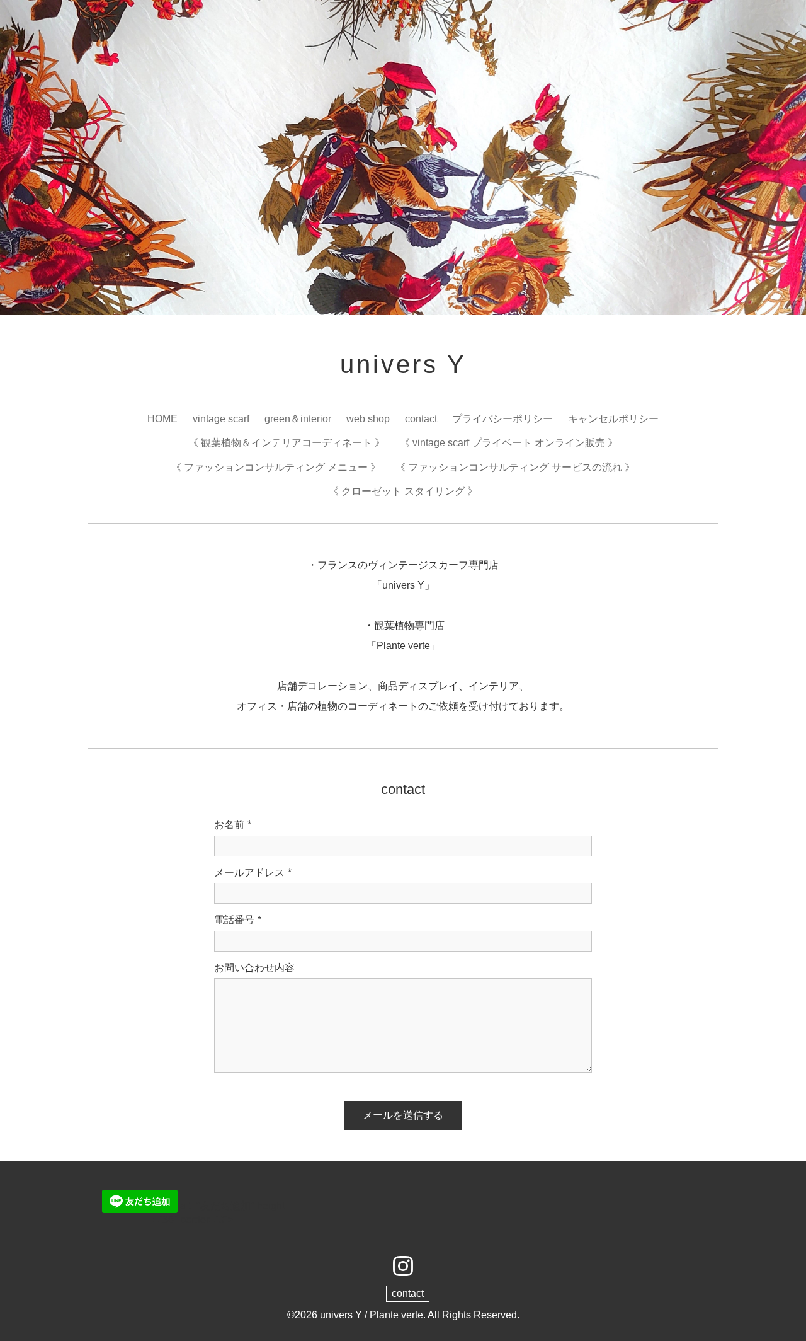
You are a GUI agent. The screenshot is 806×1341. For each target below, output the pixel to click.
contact (421, 418)
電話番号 (237, 919)
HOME (162, 418)
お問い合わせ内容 (254, 967)
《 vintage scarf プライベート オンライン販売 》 (509, 442)
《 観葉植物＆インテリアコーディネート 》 (286, 442)
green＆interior (297, 418)
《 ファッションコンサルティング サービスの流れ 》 (515, 467)
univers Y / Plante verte (371, 1314)
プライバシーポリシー (502, 418)
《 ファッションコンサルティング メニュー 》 (275, 467)
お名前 (232, 824)
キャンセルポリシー (613, 418)
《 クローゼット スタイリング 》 (403, 491)
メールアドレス (253, 872)
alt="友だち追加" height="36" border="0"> (219, 1212)
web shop (368, 418)
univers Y (403, 364)
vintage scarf (221, 418)
